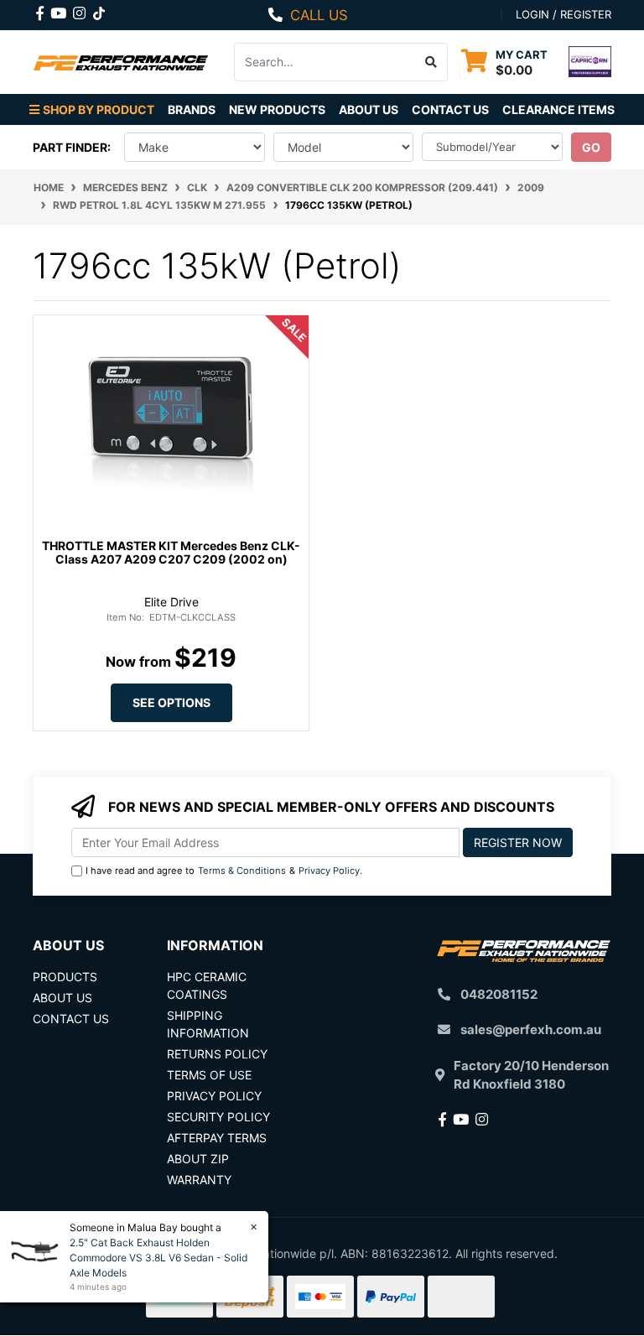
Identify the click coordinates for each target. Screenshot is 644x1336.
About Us (368, 109)
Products (65, 977)
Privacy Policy (329, 870)
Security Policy (218, 1117)
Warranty (199, 1179)
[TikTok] (99, 10)
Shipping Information (208, 1024)
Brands (192, 109)
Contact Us (450, 109)
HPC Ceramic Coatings (207, 985)
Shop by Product (98, 109)
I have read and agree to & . (224, 870)
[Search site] (431, 62)
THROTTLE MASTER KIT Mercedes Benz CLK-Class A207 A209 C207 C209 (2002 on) (171, 552)
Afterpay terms (217, 1138)
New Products (277, 109)
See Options (171, 702)
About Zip (198, 1158)
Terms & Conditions (242, 870)
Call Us (319, 15)
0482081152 (499, 994)
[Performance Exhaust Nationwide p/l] (121, 62)
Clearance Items (558, 109)
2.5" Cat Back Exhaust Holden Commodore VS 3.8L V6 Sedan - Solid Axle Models (158, 1257)
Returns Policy (217, 1054)
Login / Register (563, 14)
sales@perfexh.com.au (530, 1029)
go (591, 147)
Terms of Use (209, 1075)
